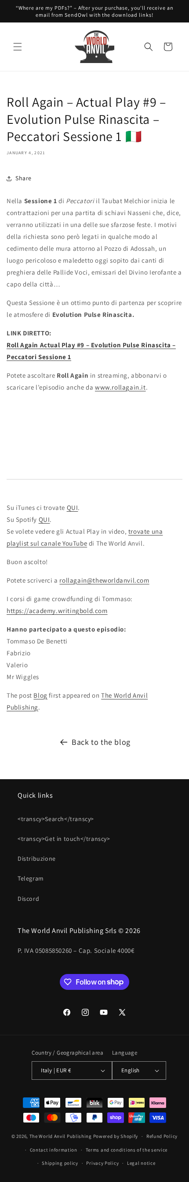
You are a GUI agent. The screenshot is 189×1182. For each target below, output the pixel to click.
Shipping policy (60, 1163)
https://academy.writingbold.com (57, 610)
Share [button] (23, 178)
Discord (28, 899)
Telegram (31, 878)
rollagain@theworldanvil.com (104, 580)
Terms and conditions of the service (127, 1150)
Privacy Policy (102, 1163)
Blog (40, 695)
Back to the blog (101, 742)
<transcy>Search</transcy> (56, 819)
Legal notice (141, 1163)
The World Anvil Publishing (60, 1136)
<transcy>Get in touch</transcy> (64, 839)
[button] (17, 46)
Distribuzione (37, 858)
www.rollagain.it (120, 387)
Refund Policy (162, 1136)
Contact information (53, 1150)
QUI (72, 507)
